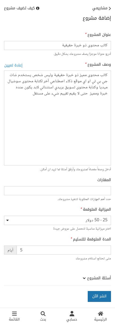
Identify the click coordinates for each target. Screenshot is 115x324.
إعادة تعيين (13, 65)
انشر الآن (99, 296)
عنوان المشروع (99, 34)
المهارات (104, 180)
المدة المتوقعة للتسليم (92, 239)
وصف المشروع (99, 64)
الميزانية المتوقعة (97, 209)
